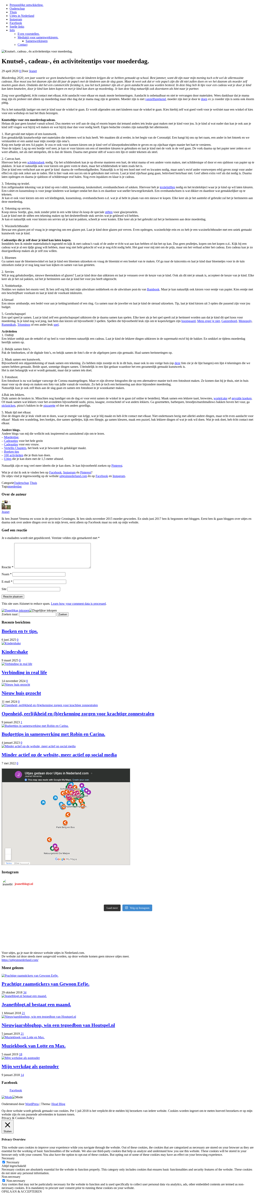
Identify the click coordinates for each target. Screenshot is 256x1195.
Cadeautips (11, 440)
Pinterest (116, 465)
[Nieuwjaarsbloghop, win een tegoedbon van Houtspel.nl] (39, 1016)
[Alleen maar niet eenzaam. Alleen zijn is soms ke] (65, 894)
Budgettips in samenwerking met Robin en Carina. (53, 734)
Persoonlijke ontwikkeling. (26, 5)
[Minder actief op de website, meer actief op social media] (39, 746)
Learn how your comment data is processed (78, 603)
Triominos (23, 324)
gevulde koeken (242, 398)
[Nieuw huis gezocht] (16, 684)
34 (24, 992)
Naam (7, 574)
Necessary (12, 1162)
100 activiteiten (13, 455)
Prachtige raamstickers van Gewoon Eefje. (45, 983)
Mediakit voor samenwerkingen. (38, 37)
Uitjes (7, 458)
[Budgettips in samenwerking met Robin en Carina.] (35, 725)
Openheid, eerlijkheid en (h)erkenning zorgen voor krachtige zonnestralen (78, 713)
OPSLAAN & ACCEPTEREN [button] (22, 1191)
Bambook (153, 289)
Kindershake (15, 651)
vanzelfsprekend (155, 99)
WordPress (32, 1104)
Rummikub (9, 324)
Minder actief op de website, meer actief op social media (59, 754)
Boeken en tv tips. (20, 631)
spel (56, 324)
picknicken (8, 405)
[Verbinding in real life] (17, 664)
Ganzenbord (229, 321)
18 (20, 1054)
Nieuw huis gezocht (21, 693)
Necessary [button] (8, 1158)
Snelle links (17, 26)
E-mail (7, 581)
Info (12, 30)
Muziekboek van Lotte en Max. (34, 1045)
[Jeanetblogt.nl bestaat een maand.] (24, 996)
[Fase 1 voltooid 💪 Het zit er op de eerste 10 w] (65, 900)
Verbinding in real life (24, 672)
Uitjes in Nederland (22, 15)
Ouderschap (17, 8)
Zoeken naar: (10, 614)
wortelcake (220, 398)
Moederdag (11, 437)
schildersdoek (36, 162)
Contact (22, 44)
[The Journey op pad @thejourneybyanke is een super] (190, 894)
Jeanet (33, 71)
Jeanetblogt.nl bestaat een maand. (36, 1004)
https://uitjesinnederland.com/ (20, 960)
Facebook (16, 23)
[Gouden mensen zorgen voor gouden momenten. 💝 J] (190, 900)
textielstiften (167, 187)
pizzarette (49, 405)
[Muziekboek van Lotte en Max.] (23, 1037)
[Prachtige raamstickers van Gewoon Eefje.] (30, 975)
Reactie (7, 567)
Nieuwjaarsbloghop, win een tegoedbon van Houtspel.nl (58, 1025)
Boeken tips (11, 451)
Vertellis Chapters (15, 448)
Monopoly (245, 321)
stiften (109, 212)
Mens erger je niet (208, 321)
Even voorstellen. (29, 33)
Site (4, 589)
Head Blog (58, 1104)
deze (177, 363)
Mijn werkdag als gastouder (30, 1066)
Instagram (16, 19)
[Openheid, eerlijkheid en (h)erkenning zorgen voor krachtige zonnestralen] (50, 705)
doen (204, 99)
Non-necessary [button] (11, 1176)
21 (23, 1013)
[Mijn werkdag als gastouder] (21, 1058)
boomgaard (188, 321)
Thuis (13, 12)
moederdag (15, 486)
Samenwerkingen (37, 41)
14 (22, 1075)
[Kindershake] (11, 643)
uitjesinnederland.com (73, 476)
